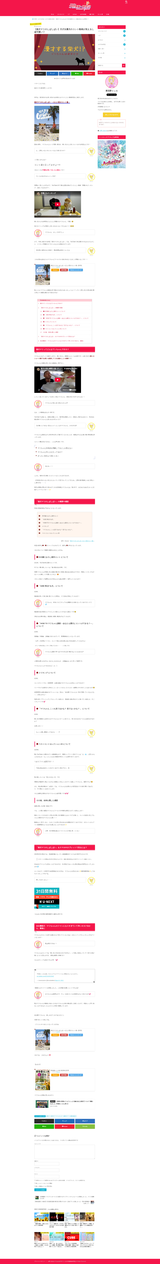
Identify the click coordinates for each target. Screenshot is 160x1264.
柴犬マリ (67, 1116)
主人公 (52, 14)
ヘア (69, 14)
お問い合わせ (103, 130)
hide (48, 300)
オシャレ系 (100, 14)
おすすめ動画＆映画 (40, 1116)
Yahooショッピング (75, 270)
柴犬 (49, 1116)
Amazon (55, 270)
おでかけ (75, 14)
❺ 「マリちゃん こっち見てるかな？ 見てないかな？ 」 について (60, 325)
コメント (37, 1143)
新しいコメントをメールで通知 (44, 1183)
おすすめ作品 (83, 14)
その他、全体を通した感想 (49, 332)
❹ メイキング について (48, 321)
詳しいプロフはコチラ (111, 114)
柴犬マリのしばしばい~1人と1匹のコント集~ (82, 541)
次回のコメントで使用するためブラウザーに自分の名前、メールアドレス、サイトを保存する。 (61, 1180)
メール (36, 1167)
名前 (36, 1161)
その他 (107, 14)
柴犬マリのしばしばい (57, 1116)
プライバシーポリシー (39, 1261)
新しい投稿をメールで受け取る (44, 1186)
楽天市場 (63, 270)
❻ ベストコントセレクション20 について (53, 328)
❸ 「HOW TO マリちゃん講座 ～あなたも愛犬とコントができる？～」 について (64, 318)
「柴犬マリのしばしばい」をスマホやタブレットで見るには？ (57, 336)
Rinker (57, 1031)
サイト (36, 1174)
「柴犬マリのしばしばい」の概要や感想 (51, 307)
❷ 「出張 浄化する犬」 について (51, 314)
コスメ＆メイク (60, 14)
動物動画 (74, 1116)
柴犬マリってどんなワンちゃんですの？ (51, 303)
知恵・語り (91, 14)
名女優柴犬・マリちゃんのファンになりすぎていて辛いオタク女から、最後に (61, 341)
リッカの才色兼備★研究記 (69, 1261)
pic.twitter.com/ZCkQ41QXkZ (45, 976)
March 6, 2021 (59, 980)
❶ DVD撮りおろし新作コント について (52, 311)
